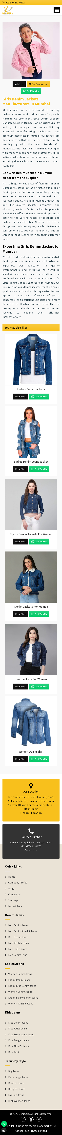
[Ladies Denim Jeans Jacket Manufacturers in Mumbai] (31, 432)
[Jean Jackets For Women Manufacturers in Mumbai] (31, 649)
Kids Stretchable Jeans (21, 1034)
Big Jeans (13, 1071)
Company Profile (17, 882)
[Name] (57, 10)
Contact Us (31, 850)
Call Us (20, 84)
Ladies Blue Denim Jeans (22, 986)
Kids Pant (13, 1052)
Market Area (15, 906)
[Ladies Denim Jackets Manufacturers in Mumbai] (31, 359)
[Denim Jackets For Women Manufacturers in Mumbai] (31, 577)
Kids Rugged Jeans (18, 1040)
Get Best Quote (39, 84)
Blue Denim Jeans (18, 937)
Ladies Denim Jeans (19, 980)
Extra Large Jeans (18, 1077)
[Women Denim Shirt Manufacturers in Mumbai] (31, 722)
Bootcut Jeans (16, 1083)
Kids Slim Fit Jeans (18, 1046)
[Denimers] (7, 9)
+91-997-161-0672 (15, 2)
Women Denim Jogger (20, 991)
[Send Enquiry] (31, 50)
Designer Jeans (16, 1089)
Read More (20, 396)
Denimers (24, 1113)
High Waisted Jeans (19, 1101)
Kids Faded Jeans (17, 1028)
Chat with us (32, 91)
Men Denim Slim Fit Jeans (22, 931)
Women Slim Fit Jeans (20, 1003)
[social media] (23, 1119)
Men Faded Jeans (17, 949)
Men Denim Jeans (18, 925)
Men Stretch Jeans (18, 943)
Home (11, 876)
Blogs (11, 888)
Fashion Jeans (16, 1095)
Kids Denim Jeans (18, 1022)
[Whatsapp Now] (4, 1124)
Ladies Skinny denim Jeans (23, 997)
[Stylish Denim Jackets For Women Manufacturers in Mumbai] (31, 504)
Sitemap (13, 900)
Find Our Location (31, 813)
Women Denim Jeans (20, 974)
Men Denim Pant (17, 955)
